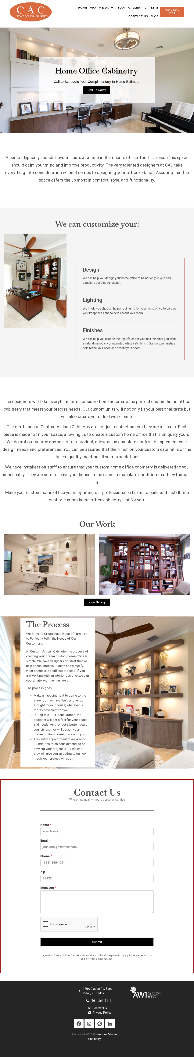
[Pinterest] (99, 1023)
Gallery (135, 7)
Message (48, 888)
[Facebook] (79, 1023)
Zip (42, 872)
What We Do (99, 7)
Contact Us (138, 16)
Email (45, 840)
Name (45, 825)
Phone (46, 856)
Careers (152, 7)
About (121, 7)
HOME (82, 7)
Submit (97, 942)
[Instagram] (89, 1023)
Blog (154, 16)
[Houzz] (110, 1023)
